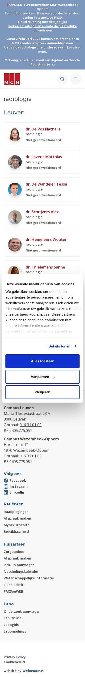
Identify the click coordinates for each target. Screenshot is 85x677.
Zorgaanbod (14, 551)
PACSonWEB (13, 591)
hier (78, 47)
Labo (9, 604)
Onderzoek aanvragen (22, 611)
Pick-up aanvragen (19, 565)
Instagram (19, 486)
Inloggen (17, 648)
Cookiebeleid (14, 662)
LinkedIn (17, 492)
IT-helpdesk (13, 584)
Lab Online (12, 618)
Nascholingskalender (21, 571)
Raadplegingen (16, 511)
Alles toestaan (42, 361)
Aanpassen (40, 377)
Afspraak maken (17, 518)
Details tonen (59, 346)
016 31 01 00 (31, 424)
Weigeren (42, 392)
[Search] (62, 79)
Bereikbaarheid (16, 531)
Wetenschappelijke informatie (29, 578)
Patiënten (14, 504)
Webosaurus (33, 670)
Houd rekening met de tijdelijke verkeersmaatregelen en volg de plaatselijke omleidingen (42, 26)
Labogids (11, 624)
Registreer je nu (42, 64)
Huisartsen (15, 544)
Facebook (18, 480)
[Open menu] (75, 79)
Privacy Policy (15, 657)
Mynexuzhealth (17, 525)
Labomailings (15, 631)
